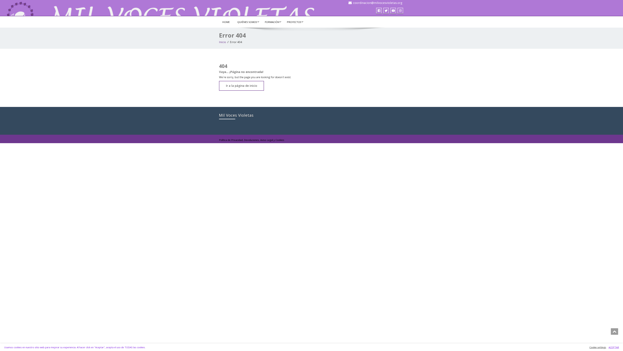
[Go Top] (614, 331)
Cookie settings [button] (597, 347)
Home (226, 22)
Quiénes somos (247, 22)
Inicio (222, 42)
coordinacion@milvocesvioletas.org (377, 3)
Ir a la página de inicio (241, 86)
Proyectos (294, 22)
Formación (272, 22)
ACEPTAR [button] (614, 347)
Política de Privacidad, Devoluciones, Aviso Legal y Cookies (251, 140)
